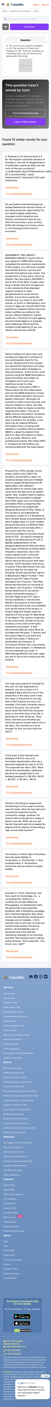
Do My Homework (11, 1044)
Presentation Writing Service (15, 1016)
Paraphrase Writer (11, 1226)
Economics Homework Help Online (18, 1161)
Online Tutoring (9, 1030)
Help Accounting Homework (15, 1156)
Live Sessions (9, 993)
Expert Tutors (9, 1185)
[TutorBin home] (15, 4)
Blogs (5, 1241)
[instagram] (41, 976)
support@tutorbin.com (16, 1346)
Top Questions (9, 1278)
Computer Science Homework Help (18, 1100)
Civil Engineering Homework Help (17, 1082)
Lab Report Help (10, 1003)
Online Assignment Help (13, 1026)
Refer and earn (9, 1217)
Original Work (9, 1190)
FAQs (5, 1246)
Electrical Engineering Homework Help (19, 1091)
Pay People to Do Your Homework (17, 1143)
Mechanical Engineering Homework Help (20, 1096)
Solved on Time (9, 1208)
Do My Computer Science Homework (19, 1128)
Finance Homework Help (13, 1086)
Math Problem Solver (12, 1039)
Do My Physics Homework (14, 1132)
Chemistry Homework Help (14, 1077)
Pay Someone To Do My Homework (18, 1053)
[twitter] (46, 976)
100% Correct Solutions (13, 1194)
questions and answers (20, 11)
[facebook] (31, 976)
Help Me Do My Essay (12, 1170)
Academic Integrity (11, 1273)
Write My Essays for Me (13, 1152)
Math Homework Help (12, 1068)
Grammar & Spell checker (14, 1231)
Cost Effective (9, 1203)
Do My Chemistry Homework (15, 1123)
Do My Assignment (11, 1049)
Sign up (45, 4)
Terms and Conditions (12, 1260)
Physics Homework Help (13, 1073)
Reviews (6, 1264)
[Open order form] (1, 9)
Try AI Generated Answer (19, 193)
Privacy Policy (9, 1255)
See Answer (12, 187)
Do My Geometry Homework (15, 1118)
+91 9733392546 (13, 1350)
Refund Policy (9, 1250)
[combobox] (25, 19)
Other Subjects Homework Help (16, 1109)
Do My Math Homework (13, 1114)
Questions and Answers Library (16, 1035)
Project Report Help (11, 1007)
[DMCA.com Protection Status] (22, 1330)
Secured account (10, 1212)
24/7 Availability (9, 1199)
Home (4, 11)
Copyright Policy (10, 1269)
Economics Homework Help (15, 1105)
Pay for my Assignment (13, 1147)
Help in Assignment (11, 1175)
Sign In (36, 4)
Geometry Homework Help (14, 1165)
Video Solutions (10, 1021)
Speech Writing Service (13, 1012)
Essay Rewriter (9, 1222)
